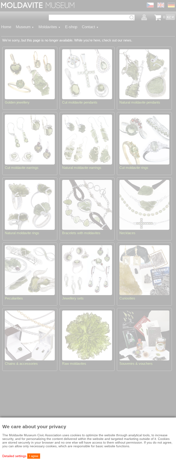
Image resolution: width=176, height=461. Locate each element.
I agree (33, 456)
